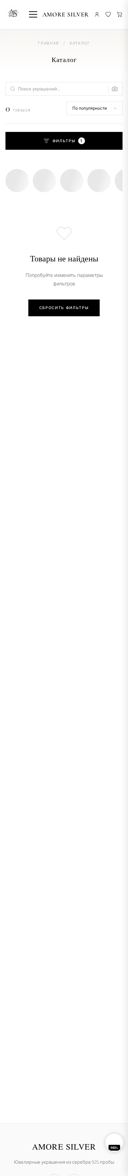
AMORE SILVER (65, 14)
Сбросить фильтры (64, 307)
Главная (48, 43)
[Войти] (97, 14)
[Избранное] (108, 14)
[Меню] (33, 14)
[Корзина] (119, 14)
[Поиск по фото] (113, 89)
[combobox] (64, 89)
